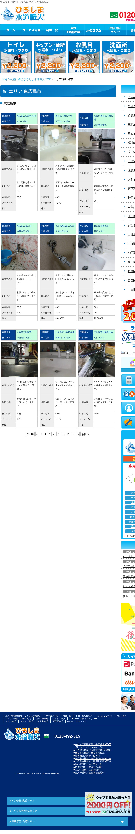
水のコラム (94, 29)
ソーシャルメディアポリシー (83, 718)
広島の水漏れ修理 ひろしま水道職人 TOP (26, 79)
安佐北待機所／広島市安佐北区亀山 (93, 750)
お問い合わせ (41, 718)
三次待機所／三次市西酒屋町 (90, 772)
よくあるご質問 (104, 716)
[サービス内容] (25, 29)
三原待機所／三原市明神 (87, 769)
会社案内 (26, 718)
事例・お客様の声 (73, 29)
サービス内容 (31, 29)
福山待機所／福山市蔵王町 (88, 764)
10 (68, 434)
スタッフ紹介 (11, 718)
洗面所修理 (57, 721)
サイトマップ (58, 718)
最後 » (85, 434)
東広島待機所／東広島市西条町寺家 (93, 758)
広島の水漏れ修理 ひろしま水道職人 (23, 716)
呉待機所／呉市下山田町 (87, 755)
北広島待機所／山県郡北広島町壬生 (93, 761)
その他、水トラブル (76, 721)
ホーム (10, 29)
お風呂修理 (42, 721)
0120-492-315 (67, 736)
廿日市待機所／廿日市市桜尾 (90, 753)
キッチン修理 (26, 721)
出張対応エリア (115, 29)
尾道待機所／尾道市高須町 (88, 767)
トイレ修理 (10, 721)
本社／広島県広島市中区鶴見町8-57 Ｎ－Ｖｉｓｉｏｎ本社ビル (92, 746)
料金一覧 (52, 29)
